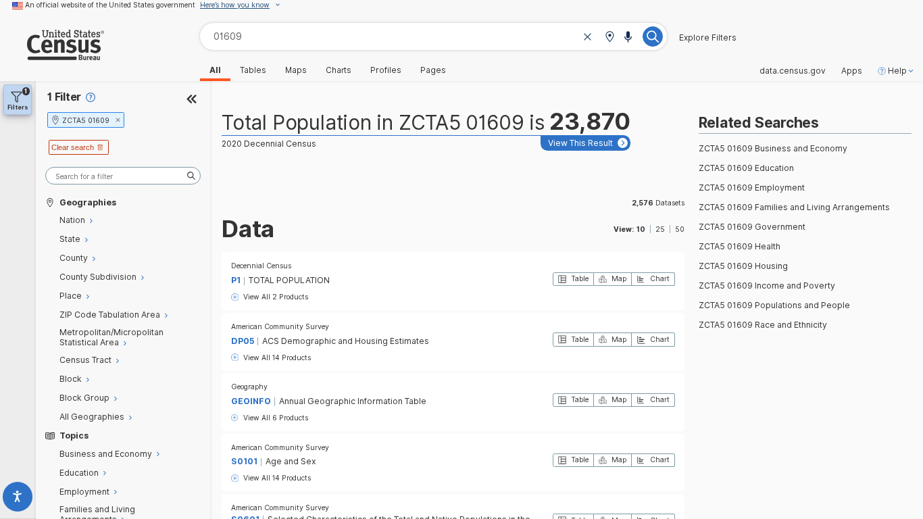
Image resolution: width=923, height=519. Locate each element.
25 (660, 229)
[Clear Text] (588, 37)
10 (641, 229)
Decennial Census (261, 266)
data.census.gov (792, 71)
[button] (609, 37)
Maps (296, 70)
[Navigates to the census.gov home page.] (52, 55)
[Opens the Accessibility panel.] (18, 499)
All (215, 70)
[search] (123, 176)
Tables (253, 70)
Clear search (72, 147)
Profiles (385, 70)
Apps (851, 71)
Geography (249, 386)
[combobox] (433, 36)
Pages (433, 70)
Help (897, 71)
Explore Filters (708, 38)
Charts (338, 70)
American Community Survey (280, 326)
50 (679, 229)
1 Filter (64, 97)
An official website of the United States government (110, 5)
